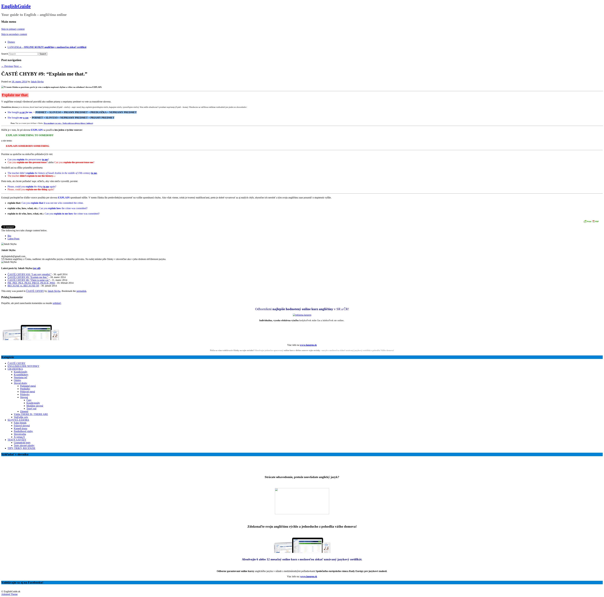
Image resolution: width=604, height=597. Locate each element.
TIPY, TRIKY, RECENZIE (21, 448)
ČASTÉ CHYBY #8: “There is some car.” (29, 280)
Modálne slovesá (34, 405)
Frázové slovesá (22, 425)
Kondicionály (20, 371)
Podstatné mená (28, 386)
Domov (11, 42)
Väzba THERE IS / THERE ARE (31, 414)
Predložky (25, 388)
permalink (81, 291)
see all (36, 268)
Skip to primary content (13, 29)
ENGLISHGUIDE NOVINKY (23, 366)
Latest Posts (13, 238)
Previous (7, 66)
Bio (9, 235)
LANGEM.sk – (47, 47)
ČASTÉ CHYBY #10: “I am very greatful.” (29, 274)
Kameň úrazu (20, 428)
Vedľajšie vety (21, 417)
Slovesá (24, 397)
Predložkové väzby (23, 431)
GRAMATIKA (15, 369)
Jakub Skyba (37, 81)
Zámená (24, 411)
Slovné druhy (20, 383)
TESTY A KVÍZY (17, 439)
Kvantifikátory (21, 374)
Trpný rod (31, 408)
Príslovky (25, 394)
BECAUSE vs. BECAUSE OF (23, 285)
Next (18, 66)
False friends (20, 422)
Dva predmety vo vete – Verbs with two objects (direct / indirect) (68, 123)
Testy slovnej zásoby (24, 445)
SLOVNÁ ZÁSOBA (18, 420)
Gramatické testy (22, 442)
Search (4, 53)
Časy (28, 400)
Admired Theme (9, 594)
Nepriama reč (20, 377)
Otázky (17, 380)
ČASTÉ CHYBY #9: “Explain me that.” (28, 277)
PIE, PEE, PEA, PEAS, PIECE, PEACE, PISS (31, 283)
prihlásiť (57, 303)
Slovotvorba (20, 434)
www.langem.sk (308, 345)
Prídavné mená (27, 391)
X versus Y (19, 437)
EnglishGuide (16, 6)
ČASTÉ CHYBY (35, 291)
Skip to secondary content (14, 34)
